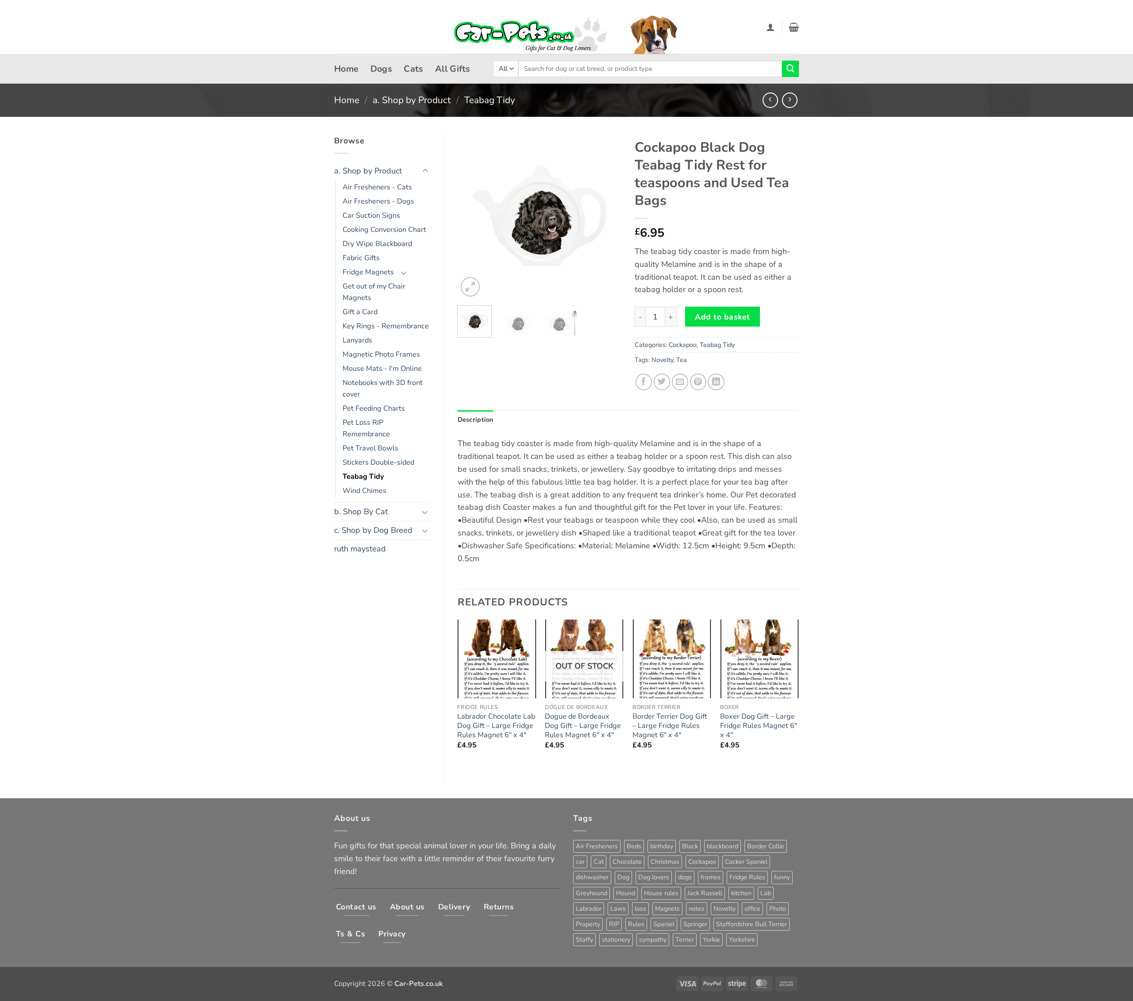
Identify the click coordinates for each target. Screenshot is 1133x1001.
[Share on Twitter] (662, 381)
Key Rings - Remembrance (386, 326)
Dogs (381, 69)
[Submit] (790, 69)
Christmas (665, 861)
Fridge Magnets (368, 272)
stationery (616, 939)
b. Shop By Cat (361, 511)
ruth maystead (360, 548)
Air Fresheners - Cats (377, 187)
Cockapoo (683, 344)
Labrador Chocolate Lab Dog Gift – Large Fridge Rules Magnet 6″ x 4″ (496, 726)
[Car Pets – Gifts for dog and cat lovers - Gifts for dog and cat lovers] (566, 27)
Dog (623, 877)
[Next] (607, 216)
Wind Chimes (364, 491)
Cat (598, 861)
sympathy (653, 939)
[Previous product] (790, 100)
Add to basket (722, 317)
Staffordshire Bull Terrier (751, 924)
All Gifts (452, 69)
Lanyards (357, 340)
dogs (685, 877)
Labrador (588, 908)
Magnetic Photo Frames (381, 354)
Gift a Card (360, 312)
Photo (777, 908)
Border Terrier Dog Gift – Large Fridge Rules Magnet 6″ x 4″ (669, 726)
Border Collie (765, 846)
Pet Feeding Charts (374, 408)
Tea (681, 359)
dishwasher (592, 877)
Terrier (684, 939)
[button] (770, 27)
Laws (618, 908)
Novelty (662, 359)
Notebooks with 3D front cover (383, 388)
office (752, 908)
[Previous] (472, 216)
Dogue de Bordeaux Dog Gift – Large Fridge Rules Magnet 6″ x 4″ (583, 726)
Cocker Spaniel (746, 861)
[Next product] (770, 100)
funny (782, 877)
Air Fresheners (597, 846)
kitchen (741, 893)
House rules (661, 893)
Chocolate (627, 861)
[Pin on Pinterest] (698, 381)
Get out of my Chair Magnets (374, 292)
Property (588, 924)
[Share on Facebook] (644, 381)
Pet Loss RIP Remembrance (366, 428)
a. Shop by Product (412, 100)
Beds (634, 846)
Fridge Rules (747, 877)
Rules (636, 924)
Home (346, 69)
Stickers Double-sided (378, 462)
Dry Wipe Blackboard (377, 244)
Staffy (584, 939)
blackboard (722, 846)
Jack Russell (704, 893)
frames (711, 877)
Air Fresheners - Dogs (378, 201)
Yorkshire (742, 939)
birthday (661, 846)
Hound (625, 893)
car (580, 861)
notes (697, 908)
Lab (765, 893)
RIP (614, 924)
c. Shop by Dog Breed (373, 530)
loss (640, 908)
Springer (695, 924)
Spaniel (663, 924)
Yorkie (711, 939)
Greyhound (591, 893)
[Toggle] (425, 171)
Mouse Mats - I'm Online (382, 368)
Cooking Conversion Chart (384, 230)
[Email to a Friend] (680, 381)
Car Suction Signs (371, 215)
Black (690, 846)
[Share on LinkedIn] (716, 381)
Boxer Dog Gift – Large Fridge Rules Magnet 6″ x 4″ (758, 726)
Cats (414, 69)
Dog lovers (653, 877)
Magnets (667, 908)
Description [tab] (475, 419)
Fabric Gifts (361, 258)
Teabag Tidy (489, 100)
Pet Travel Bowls (370, 448)
